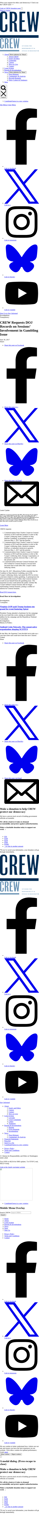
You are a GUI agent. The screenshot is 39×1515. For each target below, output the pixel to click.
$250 (6, 840)
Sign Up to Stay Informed (9, 313)
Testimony (12, 1123)
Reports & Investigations (12, 70)
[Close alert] (22, 8)
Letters (11, 1122)
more (6, 1452)
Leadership (12, 60)
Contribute (16, 101)
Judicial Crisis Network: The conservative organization (18, 628)
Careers (11, 62)
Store (6, 82)
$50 (5, 837)
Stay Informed (5, 1102)
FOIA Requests (14, 1129)
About (6, 54)
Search (3, 1215)
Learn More (4, 525)
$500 (6, 842)
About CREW (14, 57)
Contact (11, 66)
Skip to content (5, 10)
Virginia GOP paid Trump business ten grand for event (17, 608)
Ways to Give (13, 64)
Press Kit (7, 1141)
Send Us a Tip (9, 1143)
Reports (11, 1127)
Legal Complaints (15, 1120)
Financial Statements (11, 1139)
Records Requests (15, 78)
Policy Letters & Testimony (18, 80)
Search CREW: (5, 1212)
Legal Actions (9, 68)
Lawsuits (12, 1118)
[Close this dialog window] (1, 1456)
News (6, 72)
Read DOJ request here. (8, 592)
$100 (6, 838)
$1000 (6, 844)
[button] (3, 92)
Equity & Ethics (14, 58)
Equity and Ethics (15, 1108)
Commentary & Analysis (17, 76)
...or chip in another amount (13, 846)
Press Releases (14, 74)
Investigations (13, 1131)
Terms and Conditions (11, 1150)
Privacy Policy (9, 1148)
